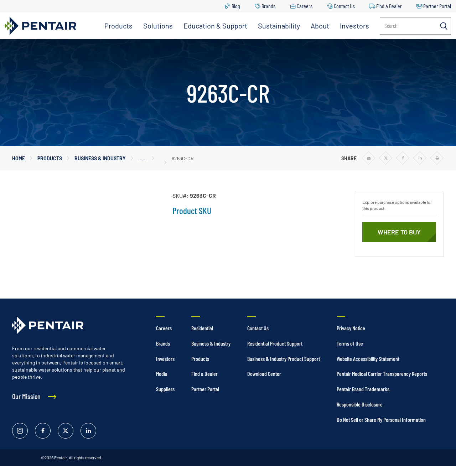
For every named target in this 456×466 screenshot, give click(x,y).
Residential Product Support (274, 343)
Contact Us (344, 5)
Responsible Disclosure (360, 404)
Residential (202, 328)
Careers (304, 5)
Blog (236, 5)
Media (161, 373)
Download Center (264, 373)
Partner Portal (437, 5)
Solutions (158, 25)
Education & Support (215, 25)
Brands (268, 5)
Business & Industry (100, 158)
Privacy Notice (351, 328)
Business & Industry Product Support (283, 358)
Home (18, 158)
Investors (354, 25)
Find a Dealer (389, 5)
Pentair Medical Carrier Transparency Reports (382, 373)
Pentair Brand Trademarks (363, 388)
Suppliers (165, 388)
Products (118, 25)
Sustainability (279, 25)
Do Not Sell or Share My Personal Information (381, 419)
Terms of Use (350, 343)
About (320, 25)
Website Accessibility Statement (368, 358)
